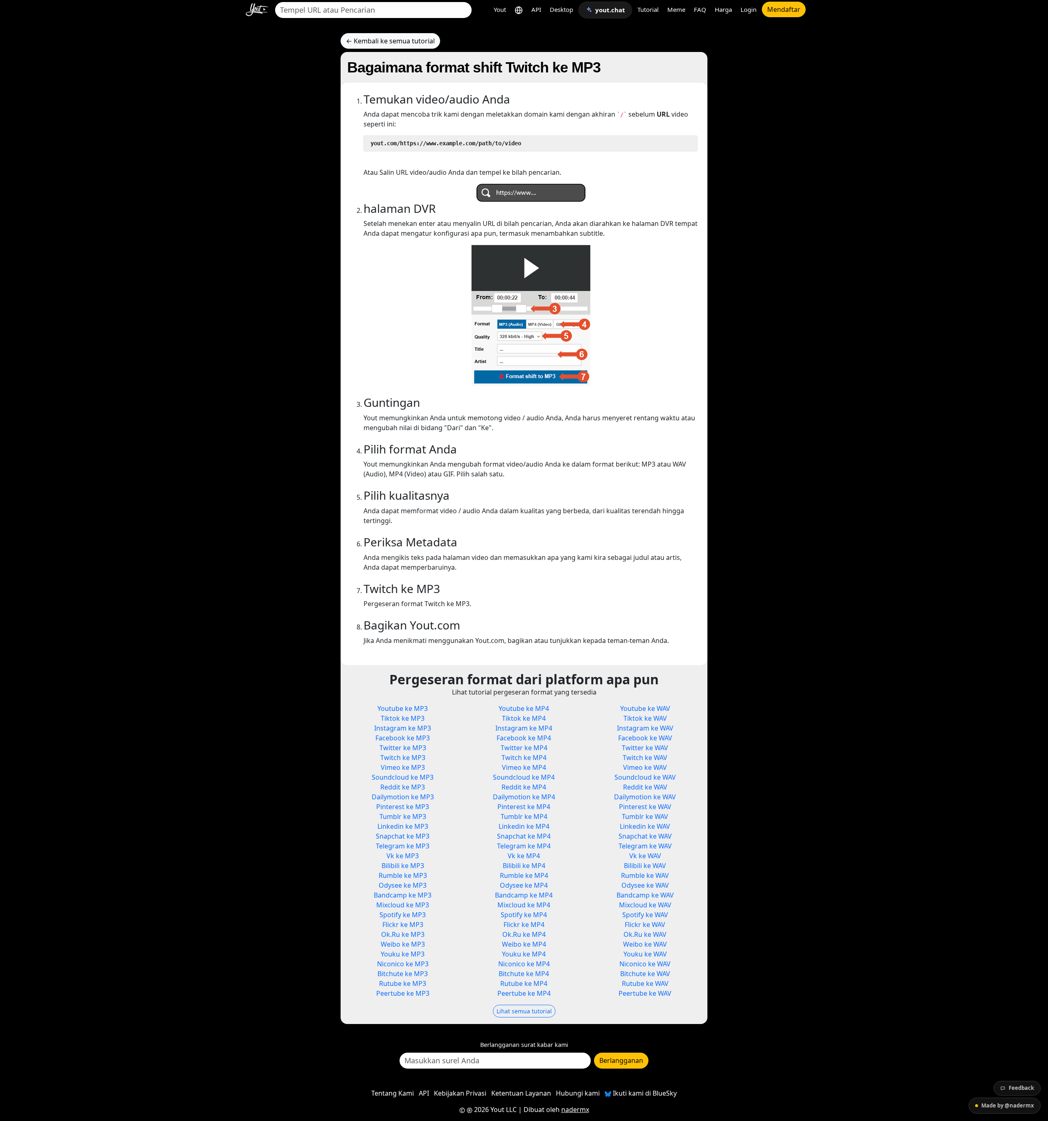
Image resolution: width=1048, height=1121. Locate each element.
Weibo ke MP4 (524, 944)
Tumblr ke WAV (645, 816)
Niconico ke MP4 (524, 963)
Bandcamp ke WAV (645, 895)
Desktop (561, 9)
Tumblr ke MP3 (402, 816)
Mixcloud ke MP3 (402, 904)
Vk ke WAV (645, 855)
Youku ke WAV (645, 954)
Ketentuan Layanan (521, 1093)
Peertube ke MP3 (402, 993)
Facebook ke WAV (645, 737)
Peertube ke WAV (645, 993)
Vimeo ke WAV (645, 767)
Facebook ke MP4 (524, 737)
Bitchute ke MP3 (402, 973)
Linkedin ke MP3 (402, 826)
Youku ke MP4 (524, 954)
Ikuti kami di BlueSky (644, 1093)
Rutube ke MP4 (523, 983)
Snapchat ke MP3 (402, 836)
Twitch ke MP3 (402, 757)
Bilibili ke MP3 (403, 865)
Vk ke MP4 (524, 855)
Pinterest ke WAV (645, 806)
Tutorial (648, 9)
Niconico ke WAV (645, 963)
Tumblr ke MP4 (524, 816)
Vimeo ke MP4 (524, 767)
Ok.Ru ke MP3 (403, 934)
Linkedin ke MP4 (524, 826)
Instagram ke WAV (645, 728)
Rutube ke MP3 (402, 983)
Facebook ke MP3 (402, 737)
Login (749, 9)
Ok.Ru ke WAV (644, 934)
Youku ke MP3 (403, 954)
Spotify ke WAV (645, 914)
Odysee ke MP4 (524, 885)
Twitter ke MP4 (524, 747)
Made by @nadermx (1007, 1105)
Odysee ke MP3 (403, 885)
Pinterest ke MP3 (402, 806)
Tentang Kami (392, 1093)
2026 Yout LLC (494, 1109)
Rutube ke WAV (645, 983)
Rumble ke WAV (645, 875)
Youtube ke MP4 (524, 708)
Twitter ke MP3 (402, 747)
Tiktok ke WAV (645, 718)
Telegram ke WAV (645, 845)
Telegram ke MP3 (402, 845)
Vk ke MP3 (402, 855)
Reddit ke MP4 (523, 787)
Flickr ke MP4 (524, 924)
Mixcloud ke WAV (645, 904)
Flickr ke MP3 (402, 924)
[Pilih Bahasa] (518, 10)
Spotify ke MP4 (524, 914)
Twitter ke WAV (645, 747)
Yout (500, 9)
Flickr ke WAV (645, 924)
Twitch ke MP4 (524, 757)
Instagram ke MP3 (402, 728)
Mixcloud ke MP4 (523, 904)
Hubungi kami (578, 1093)
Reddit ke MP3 (402, 787)
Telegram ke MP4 (524, 845)
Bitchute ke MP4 (524, 973)
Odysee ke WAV (645, 885)
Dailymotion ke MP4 (524, 796)
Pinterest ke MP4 (523, 806)
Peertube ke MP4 (524, 993)
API (536, 9)
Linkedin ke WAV (645, 826)
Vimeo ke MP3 (403, 767)
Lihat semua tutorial (524, 1011)
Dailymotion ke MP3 (403, 796)
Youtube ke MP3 (402, 708)
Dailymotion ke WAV (645, 796)
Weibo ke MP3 (403, 944)
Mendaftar (783, 9)
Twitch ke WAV (645, 757)
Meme (676, 9)
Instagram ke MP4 (523, 728)
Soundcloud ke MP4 (524, 777)
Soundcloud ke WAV (645, 777)
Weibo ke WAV (645, 944)
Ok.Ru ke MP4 (524, 934)
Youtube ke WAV (645, 708)
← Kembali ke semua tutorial (390, 40)
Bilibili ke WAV (645, 865)
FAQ (700, 9)
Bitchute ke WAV (645, 973)
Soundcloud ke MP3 (403, 777)
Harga (723, 9)
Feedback (1021, 1088)
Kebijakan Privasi (460, 1093)
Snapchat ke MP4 (524, 836)
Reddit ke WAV (645, 787)
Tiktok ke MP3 (403, 718)
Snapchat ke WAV (645, 836)
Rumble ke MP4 (524, 875)
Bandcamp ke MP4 (524, 895)
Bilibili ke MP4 (524, 865)
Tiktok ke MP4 (524, 718)
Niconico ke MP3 (403, 963)
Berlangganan (621, 1060)
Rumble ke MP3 (403, 875)
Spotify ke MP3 (402, 914)
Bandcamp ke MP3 (402, 895)
